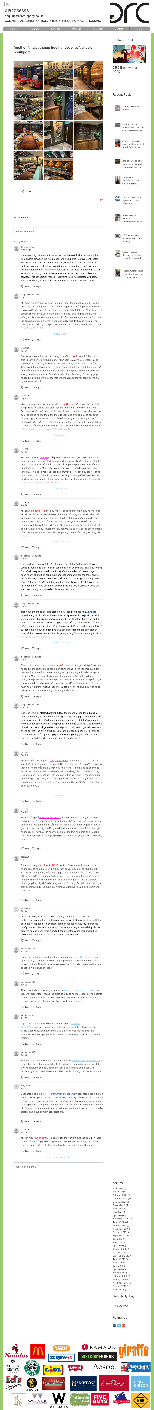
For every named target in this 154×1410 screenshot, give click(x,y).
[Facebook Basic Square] (114, 1325)
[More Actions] (101, 248)
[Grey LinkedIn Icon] (6, 4)
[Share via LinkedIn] (29, 191)
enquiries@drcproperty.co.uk (24, 16)
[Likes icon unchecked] (23, 286)
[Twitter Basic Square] (119, 1325)
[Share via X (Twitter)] (22, 191)
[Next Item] (141, 54)
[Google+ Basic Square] (123, 1325)
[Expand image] (28, 75)
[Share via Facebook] (15, 191)
